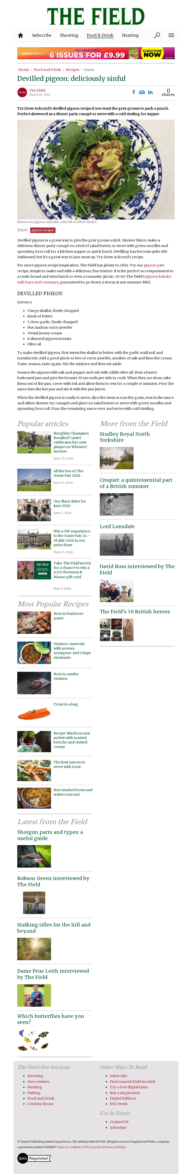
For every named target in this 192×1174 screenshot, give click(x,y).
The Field (37, 90)
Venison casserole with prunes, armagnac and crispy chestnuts (72, 651)
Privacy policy (94, 1147)
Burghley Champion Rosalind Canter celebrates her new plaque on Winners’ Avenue (71, 442)
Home (23, 69)
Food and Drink (47, 69)
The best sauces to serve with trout (69, 764)
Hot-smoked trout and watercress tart (73, 792)
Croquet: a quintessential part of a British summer (136, 483)
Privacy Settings (115, 1147)
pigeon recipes (43, 230)
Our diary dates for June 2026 (70, 503)
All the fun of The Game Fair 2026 (68, 473)
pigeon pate (154, 265)
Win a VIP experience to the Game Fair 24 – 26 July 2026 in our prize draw (72, 538)
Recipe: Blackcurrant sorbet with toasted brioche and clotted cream (72, 740)
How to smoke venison (66, 676)
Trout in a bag (66, 704)
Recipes (72, 69)
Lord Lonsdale (117, 526)
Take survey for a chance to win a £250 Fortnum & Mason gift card (72, 572)
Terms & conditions (69, 1147)
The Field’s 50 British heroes (135, 612)
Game (89, 69)
